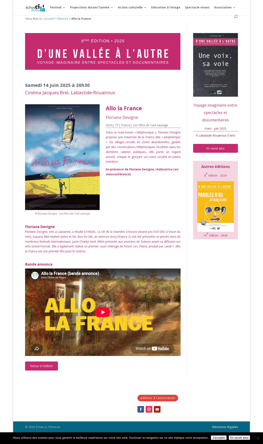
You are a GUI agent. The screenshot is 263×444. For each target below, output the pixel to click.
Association (223, 7)
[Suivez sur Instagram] (149, 409)
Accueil (49, 19)
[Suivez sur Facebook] (140, 409)
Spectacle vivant (197, 7)
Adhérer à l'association (157, 398)
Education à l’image (165, 7)
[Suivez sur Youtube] (157, 409)
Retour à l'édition (41, 366)
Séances (62, 19)
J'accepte (218, 437)
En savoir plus (215, 148)
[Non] (258, 438)
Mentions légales (225, 427)
